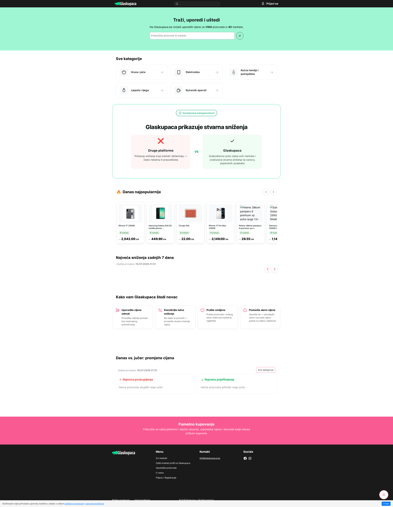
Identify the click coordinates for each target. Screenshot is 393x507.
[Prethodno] (268, 269)
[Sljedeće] (274, 269)
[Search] (239, 35)
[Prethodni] (266, 192)
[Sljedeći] (273, 192)
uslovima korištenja (95, 503)
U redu (386, 504)
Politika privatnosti (121, 500)
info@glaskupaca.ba (210, 458)
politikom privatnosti (74, 503)
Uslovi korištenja (142, 500)
